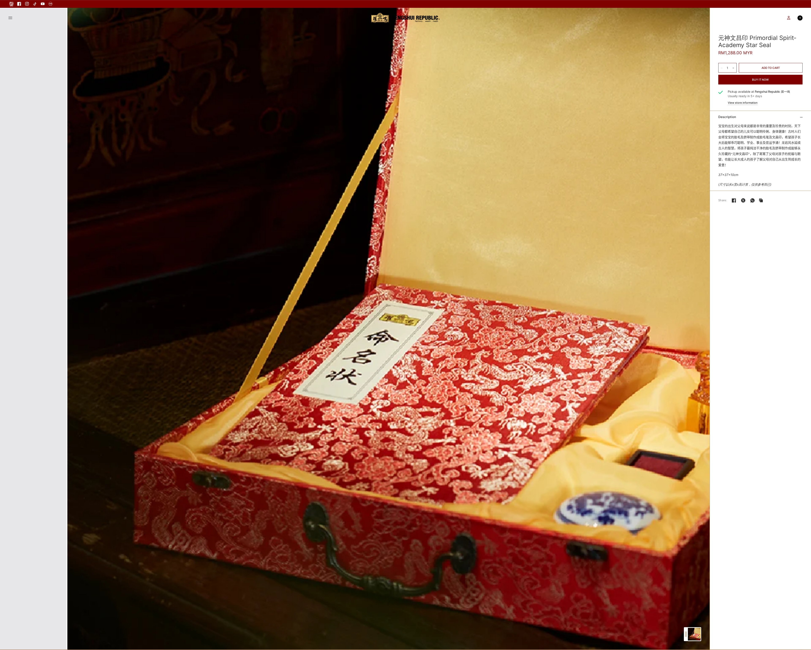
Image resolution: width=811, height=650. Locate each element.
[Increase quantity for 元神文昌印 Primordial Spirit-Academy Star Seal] (733, 68)
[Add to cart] (771, 68)
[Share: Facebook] (734, 200)
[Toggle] (686, 634)
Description (727, 117)
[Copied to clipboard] (761, 200)
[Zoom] (388, 329)
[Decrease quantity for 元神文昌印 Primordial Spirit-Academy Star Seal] (721, 68)
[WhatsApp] (752, 200)
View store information (743, 102)
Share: (722, 200)
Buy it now (760, 79)
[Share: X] (743, 200)
